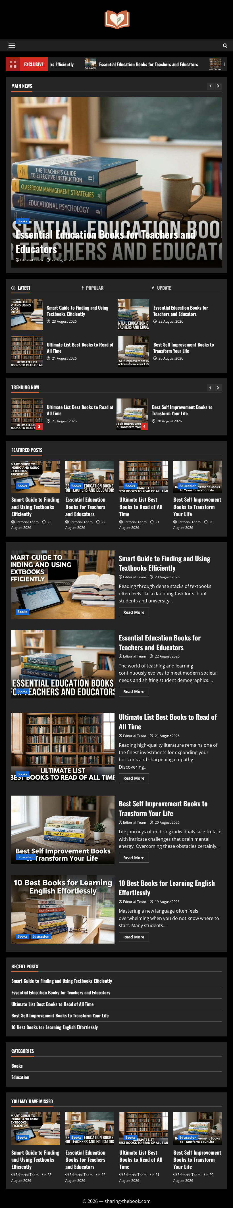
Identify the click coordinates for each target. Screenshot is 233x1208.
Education (188, 485)
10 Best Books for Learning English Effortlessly (63, 909)
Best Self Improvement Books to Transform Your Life (133, 351)
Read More (136, 613)
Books (22, 221)
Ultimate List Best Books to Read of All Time (27, 351)
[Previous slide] (210, 86)
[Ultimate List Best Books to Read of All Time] (143, 477)
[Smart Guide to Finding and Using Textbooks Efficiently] (35, 477)
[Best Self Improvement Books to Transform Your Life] (197, 477)
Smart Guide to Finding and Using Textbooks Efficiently (27, 314)
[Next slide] (218, 86)
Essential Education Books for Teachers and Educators (120, 64)
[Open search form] (225, 45)
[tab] (46, 289)
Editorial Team (31, 260)
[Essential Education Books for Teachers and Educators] (116, 182)
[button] (12, 45)
